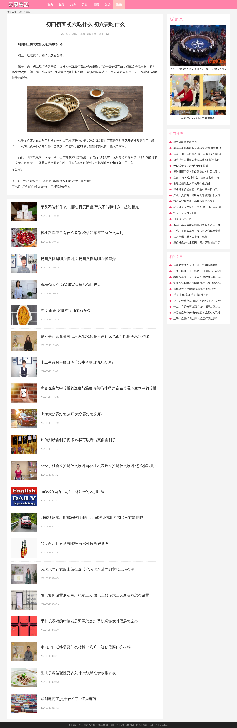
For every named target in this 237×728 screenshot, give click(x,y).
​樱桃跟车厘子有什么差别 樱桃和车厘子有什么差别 (82, 233)
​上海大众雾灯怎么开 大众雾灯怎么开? (72, 414)
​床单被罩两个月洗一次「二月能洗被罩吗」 (47, 186)
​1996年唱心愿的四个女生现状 (190, 236)
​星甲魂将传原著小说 (185, 142)
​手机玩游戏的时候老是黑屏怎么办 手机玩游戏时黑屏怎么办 (89, 621)
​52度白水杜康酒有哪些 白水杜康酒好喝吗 (74, 543)
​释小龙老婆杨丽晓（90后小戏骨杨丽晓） (196, 189)
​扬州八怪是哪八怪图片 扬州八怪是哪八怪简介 (78, 259)
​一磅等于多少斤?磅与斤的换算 (190, 165)
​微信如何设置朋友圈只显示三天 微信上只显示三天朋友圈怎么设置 (95, 595)
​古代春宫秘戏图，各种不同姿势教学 (194, 201)
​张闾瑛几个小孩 (182, 219)
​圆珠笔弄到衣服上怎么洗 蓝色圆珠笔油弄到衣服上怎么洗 (87, 569)
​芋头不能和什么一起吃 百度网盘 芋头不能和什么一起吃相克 (56, 181)
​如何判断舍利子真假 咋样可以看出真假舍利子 (78, 440)
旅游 (108, 4)
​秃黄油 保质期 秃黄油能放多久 (66, 310)
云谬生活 (11, 11)
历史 (73, 4)
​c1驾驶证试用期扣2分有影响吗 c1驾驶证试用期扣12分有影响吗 (92, 518)
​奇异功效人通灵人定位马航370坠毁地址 (196, 159)
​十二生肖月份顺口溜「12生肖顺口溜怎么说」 (78, 362)
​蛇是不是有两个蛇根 (185, 213)
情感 (96, 4)
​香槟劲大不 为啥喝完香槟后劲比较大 (71, 285)
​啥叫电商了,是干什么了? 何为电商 (68, 699)
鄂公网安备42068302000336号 (93, 725)
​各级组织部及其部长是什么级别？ (192, 183)
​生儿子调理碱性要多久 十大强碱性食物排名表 (78, 673)
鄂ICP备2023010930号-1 (122, 725)
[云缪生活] (18, 8)
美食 (85, 4)
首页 (50, 4)
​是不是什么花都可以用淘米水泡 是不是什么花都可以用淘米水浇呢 (95, 336)
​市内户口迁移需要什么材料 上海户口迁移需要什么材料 (86, 647)
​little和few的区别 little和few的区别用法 (72, 492)
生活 (62, 4)
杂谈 (119, 4)
